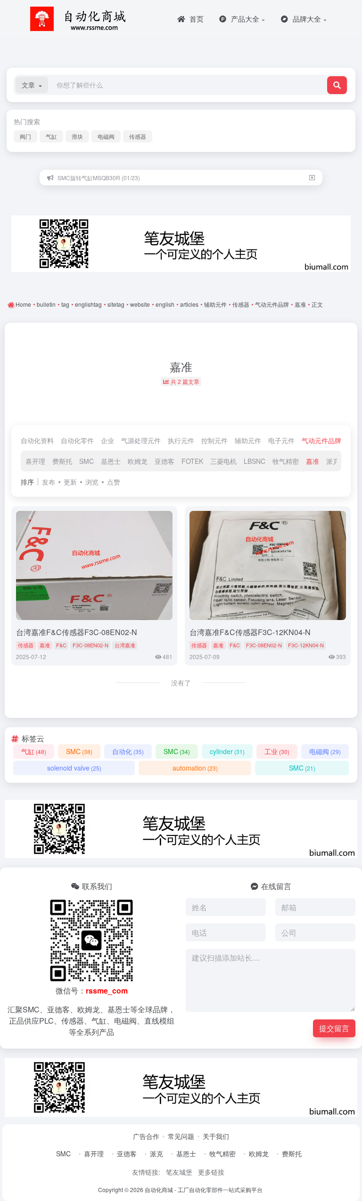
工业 (276, 751)
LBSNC (254, 461)
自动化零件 (77, 440)
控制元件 (214, 440)
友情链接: (146, 1172)
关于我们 (216, 1136)
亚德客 (164, 461)
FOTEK (192, 461)
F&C (61, 645)
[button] (32, 85)
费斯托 (62, 461)
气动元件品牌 (321, 440)
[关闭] (312, 177)
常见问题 (181, 1136)
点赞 (113, 481)
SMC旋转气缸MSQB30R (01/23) (99, 178)
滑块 (77, 136)
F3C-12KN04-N (306, 645)
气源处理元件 (141, 440)
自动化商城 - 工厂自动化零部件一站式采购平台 (204, 1189)
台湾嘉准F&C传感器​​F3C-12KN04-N (250, 632)
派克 (332, 461)
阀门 (25, 136)
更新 (70, 481)
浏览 (92, 481)
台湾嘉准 (125, 645)
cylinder (227, 751)
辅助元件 (248, 440)
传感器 (137, 136)
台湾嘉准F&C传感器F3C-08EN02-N (76, 632)
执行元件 (181, 440)
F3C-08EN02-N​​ (90, 645)
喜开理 (35, 461)
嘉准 (312, 461)
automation (195, 767)
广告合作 (146, 1136)
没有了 (181, 682)
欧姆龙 (138, 461)
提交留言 (334, 1028)
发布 (48, 481)
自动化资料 (37, 440)
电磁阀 (106, 136)
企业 (107, 440)
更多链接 (211, 1172)
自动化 (128, 751)
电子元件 (281, 440)
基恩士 (111, 461)
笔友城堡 (179, 1172)
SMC (86, 461)
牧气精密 (285, 461)
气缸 (51, 136)
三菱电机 (223, 461)
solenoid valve (74, 767)
